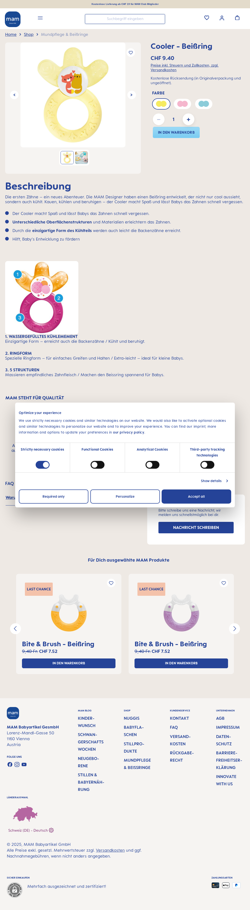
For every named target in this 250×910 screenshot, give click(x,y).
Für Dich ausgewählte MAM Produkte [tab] (128, 560)
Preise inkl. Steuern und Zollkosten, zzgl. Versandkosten (185, 67)
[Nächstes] (131, 95)
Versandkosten (110, 850)
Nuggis (131, 718)
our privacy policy (128, 432)
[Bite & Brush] (68, 612)
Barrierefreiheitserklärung (229, 760)
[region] (73, 108)
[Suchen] (160, 19)
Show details (211, 481)
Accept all (196, 496)
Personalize (125, 496)
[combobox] (125, 19)
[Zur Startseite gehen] (13, 19)
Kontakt (179, 718)
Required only (53, 496)
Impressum (228, 727)
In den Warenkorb (176, 132)
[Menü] (40, 18)
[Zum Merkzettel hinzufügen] (130, 52)
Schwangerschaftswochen (91, 742)
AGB (220, 718)
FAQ (174, 727)
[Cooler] (73, 94)
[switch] (97, 465)
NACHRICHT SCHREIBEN (196, 527)
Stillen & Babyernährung (91, 782)
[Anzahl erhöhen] (188, 119)
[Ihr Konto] (221, 17)
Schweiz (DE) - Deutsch (28, 830)
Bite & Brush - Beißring (58, 644)
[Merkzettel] (206, 17)
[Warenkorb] (237, 17)
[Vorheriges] (14, 95)
